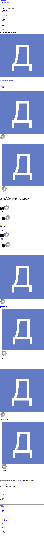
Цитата (2, 203)
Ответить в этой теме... (3, 485)
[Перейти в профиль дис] (22, 133)
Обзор (2, 13)
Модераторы (4, 527)
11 (3, 356)
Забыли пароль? (5, 10)
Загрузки (3, 20)
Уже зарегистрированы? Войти (5, 2)
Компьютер (3, 494)
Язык (2, 517)
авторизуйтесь (21, 480)
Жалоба (4, 193)
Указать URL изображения (6, 492)
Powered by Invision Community (8, 520)
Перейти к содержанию (3, 0)
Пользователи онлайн (5, 15)
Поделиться (2, 85)
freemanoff (1, 211)
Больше (4, 19)
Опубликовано (3, 141)
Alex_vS (1, 238)
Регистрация (3, 11)
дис (0, 140)
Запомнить (4, 8)
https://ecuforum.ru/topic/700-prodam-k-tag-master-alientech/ (6, 80)
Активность (3, 17)
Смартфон (3, 495)
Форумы (4, 14)
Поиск (4, 18)
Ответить (3, 87)
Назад (3, 531)
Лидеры (4, 528)
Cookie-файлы (3, 519)
